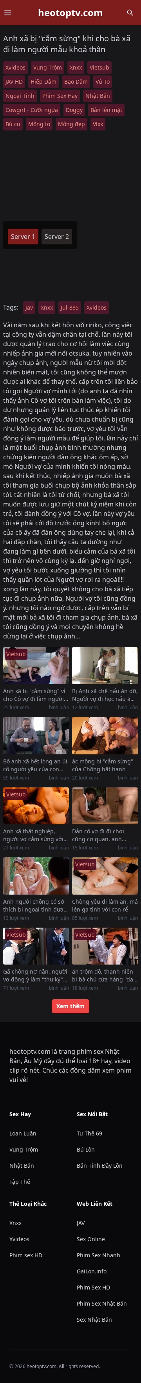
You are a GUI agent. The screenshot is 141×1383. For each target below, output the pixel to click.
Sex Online (91, 1239)
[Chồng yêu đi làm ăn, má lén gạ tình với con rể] (105, 876)
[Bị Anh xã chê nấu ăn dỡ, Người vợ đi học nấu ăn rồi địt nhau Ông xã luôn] (105, 665)
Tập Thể (19, 1181)
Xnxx (76, 67)
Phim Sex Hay (60, 95)
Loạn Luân (22, 1133)
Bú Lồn (86, 1149)
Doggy (74, 110)
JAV (81, 1223)
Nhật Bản (97, 95)
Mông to (39, 124)
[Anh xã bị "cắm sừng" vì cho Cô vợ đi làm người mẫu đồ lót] (36, 665)
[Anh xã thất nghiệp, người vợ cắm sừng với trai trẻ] (36, 806)
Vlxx (98, 124)
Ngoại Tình (19, 95)
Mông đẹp (71, 124)
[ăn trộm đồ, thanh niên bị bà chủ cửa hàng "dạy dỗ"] (105, 946)
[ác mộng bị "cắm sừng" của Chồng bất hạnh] (105, 735)
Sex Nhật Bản (94, 1319)
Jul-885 (70, 307)
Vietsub (99, 67)
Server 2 (57, 236)
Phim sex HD (25, 1255)
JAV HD (14, 81)
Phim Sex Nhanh (98, 1255)
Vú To (103, 81)
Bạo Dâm (76, 81)
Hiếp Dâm (43, 81)
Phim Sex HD (93, 1287)
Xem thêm (70, 1006)
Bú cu (12, 124)
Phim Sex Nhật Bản (102, 1303)
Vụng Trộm (47, 67)
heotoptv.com (70, 12)
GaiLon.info (92, 1271)
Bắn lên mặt (106, 110)
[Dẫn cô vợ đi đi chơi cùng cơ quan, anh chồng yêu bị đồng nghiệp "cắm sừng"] (105, 806)
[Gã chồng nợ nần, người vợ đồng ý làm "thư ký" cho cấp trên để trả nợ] (36, 946)
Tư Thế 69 (89, 1133)
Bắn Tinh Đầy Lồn (100, 1165)
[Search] (130, 12)
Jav (29, 307)
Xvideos (15, 67)
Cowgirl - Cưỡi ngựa (31, 110)
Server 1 (23, 236)
